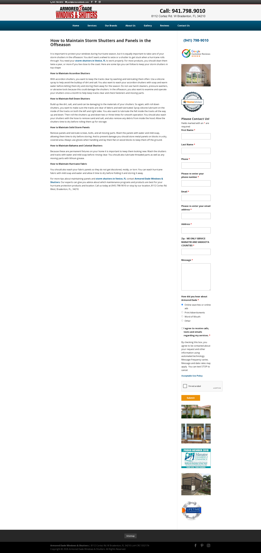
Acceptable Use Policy (192, 376)
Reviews (164, 25)
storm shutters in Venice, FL (90, 60)
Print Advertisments (195, 312)
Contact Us (184, 25)
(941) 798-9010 (196, 40)
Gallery (148, 25)
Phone (185, 159)
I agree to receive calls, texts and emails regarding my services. (197, 332)
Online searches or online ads (198, 306)
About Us (130, 25)
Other (188, 320)
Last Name (188, 144)
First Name (188, 130)
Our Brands (111, 25)
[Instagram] (100, 2)
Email (185, 191)
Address (186, 224)
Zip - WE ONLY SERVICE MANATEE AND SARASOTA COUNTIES (195, 242)
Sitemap (130, 536)
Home (76, 25)
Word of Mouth (192, 316)
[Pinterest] (96, 2)
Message (187, 260)
